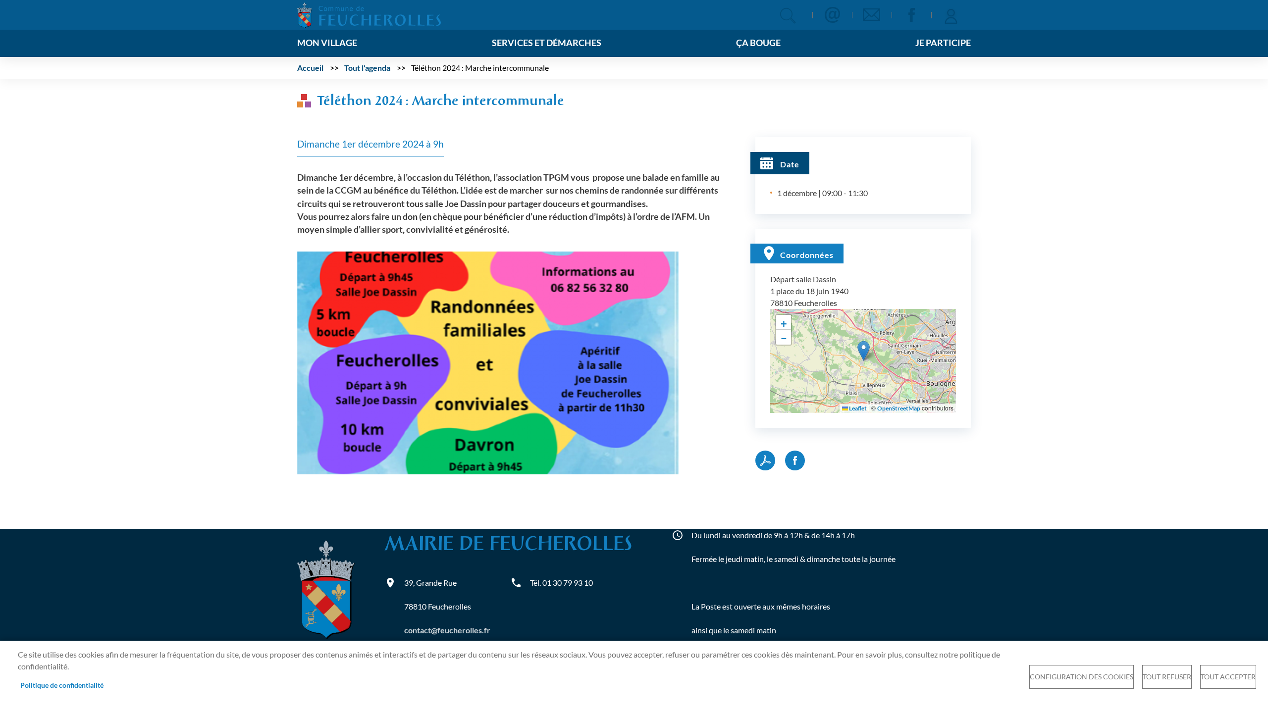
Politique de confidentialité (62, 685)
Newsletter (872, 15)
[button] (488, 361)
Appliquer (787, 15)
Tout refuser (1167, 677)
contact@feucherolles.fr (447, 630)
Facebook (911, 15)
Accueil (310, 67)
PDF (765, 460)
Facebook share (795, 460)
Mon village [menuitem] (327, 43)
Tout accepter (1228, 677)
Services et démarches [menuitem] (546, 43)
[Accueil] (369, 14)
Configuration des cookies (1081, 677)
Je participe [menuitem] (943, 43)
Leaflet (857, 408)
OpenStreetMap (898, 408)
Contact (832, 15)
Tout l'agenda (367, 67)
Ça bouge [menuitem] (758, 43)
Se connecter (951, 15)
